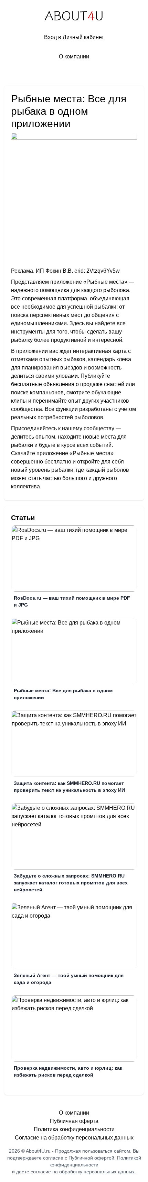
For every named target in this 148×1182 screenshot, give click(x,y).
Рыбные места (105, 282)
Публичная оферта (74, 1121)
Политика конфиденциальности (74, 1129)
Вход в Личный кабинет (74, 37)
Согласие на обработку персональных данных (74, 1138)
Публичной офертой (91, 1158)
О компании (74, 56)
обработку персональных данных (97, 1171)
